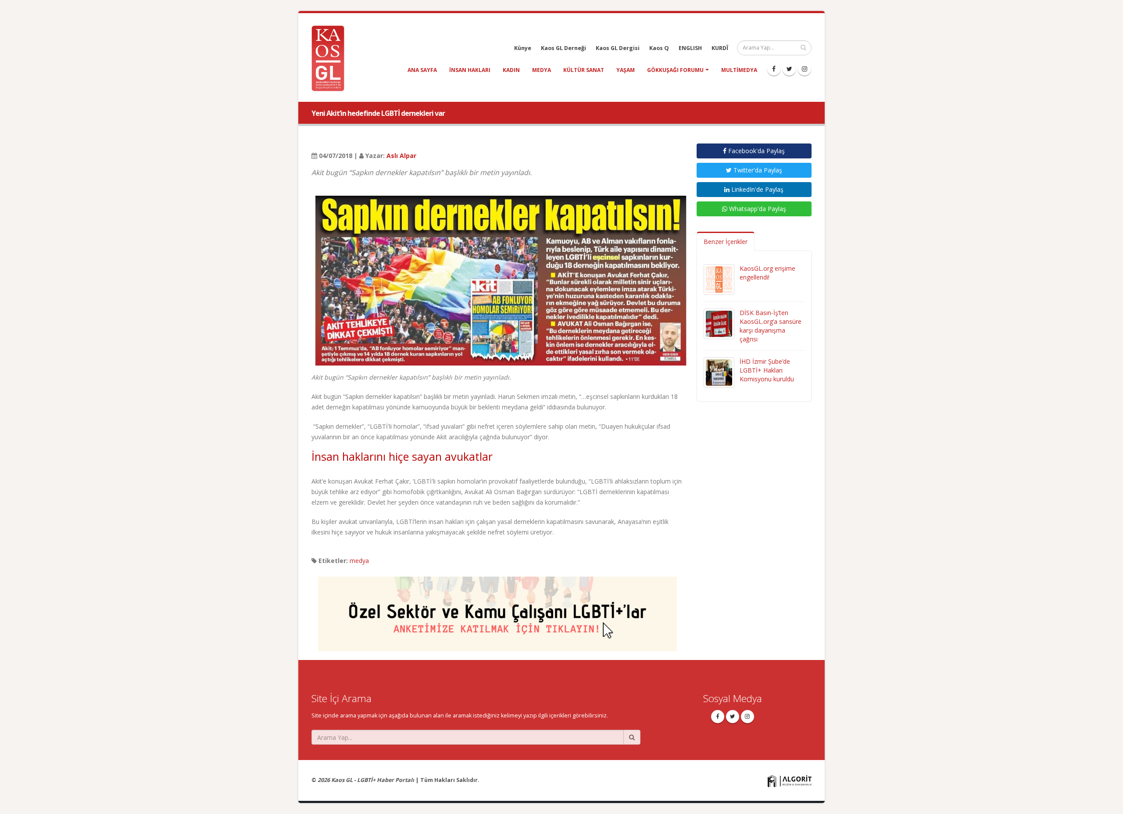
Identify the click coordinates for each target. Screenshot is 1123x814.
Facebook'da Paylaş (755, 151)
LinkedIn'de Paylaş (756, 189)
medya (541, 70)
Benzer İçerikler (725, 241)
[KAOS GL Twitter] (789, 68)
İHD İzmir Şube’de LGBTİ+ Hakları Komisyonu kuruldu (767, 370)
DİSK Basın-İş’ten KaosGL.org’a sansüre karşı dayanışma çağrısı (770, 325)
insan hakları (469, 70)
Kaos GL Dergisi (618, 48)
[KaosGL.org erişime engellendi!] (719, 279)
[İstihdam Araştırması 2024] (497, 610)
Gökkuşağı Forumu (675, 70)
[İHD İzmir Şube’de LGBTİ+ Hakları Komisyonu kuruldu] (719, 372)
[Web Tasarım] (790, 781)
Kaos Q (659, 48)
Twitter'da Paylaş (757, 170)
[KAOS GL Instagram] (804, 68)
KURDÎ (720, 48)
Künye (522, 48)
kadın (511, 70)
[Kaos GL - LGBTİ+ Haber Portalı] (331, 58)
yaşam (625, 70)
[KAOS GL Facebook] (773, 68)
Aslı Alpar (401, 155)
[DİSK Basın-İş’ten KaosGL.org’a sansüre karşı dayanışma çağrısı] (719, 323)
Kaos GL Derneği (563, 48)
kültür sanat (583, 70)
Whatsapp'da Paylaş (756, 208)
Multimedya (739, 70)
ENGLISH (690, 48)
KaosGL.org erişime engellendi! (767, 272)
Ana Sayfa (422, 70)
